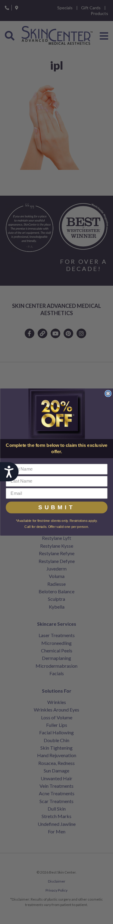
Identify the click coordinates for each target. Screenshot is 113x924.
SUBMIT (56, 507)
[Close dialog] (108, 393)
